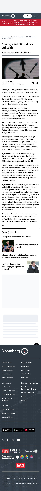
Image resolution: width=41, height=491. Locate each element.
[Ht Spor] (21, 451)
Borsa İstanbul (7, 374)
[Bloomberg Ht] (31, 451)
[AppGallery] (29, 430)
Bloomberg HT (6, 37)
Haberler (15, 37)
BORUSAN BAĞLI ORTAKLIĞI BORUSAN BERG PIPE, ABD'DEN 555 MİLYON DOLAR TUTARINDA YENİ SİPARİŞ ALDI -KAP (25, 22)
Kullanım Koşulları (8, 410)
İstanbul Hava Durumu (29, 383)
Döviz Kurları (25, 370)
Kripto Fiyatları (26, 363)
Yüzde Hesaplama (8, 391)
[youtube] (18, 440)
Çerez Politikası (7, 417)
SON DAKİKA (5, 23)
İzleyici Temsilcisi (27, 393)
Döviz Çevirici (6, 383)
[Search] (34, 15)
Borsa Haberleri (7, 370)
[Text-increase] (33, 83)
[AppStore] (7, 430)
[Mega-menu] (38, 15)
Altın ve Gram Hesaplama (7, 399)
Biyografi (5, 406)
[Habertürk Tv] (13, 451)
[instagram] (13, 440)
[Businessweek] (10, 457)
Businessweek (7, 363)
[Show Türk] (26, 457)
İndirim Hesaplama (8, 394)
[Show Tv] (22, 457)
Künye (23, 397)
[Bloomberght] (8, 16)
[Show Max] (31, 457)
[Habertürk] (5, 451)
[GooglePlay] (18, 430)
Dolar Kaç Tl (25, 378)
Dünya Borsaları (7, 378)
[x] (3, 440)
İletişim (24, 400)
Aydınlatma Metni (8, 413)
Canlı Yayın (25, 366)
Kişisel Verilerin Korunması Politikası (28, 388)
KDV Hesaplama (7, 387)
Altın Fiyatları (25, 374)
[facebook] (7, 440)
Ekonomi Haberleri (8, 366)
